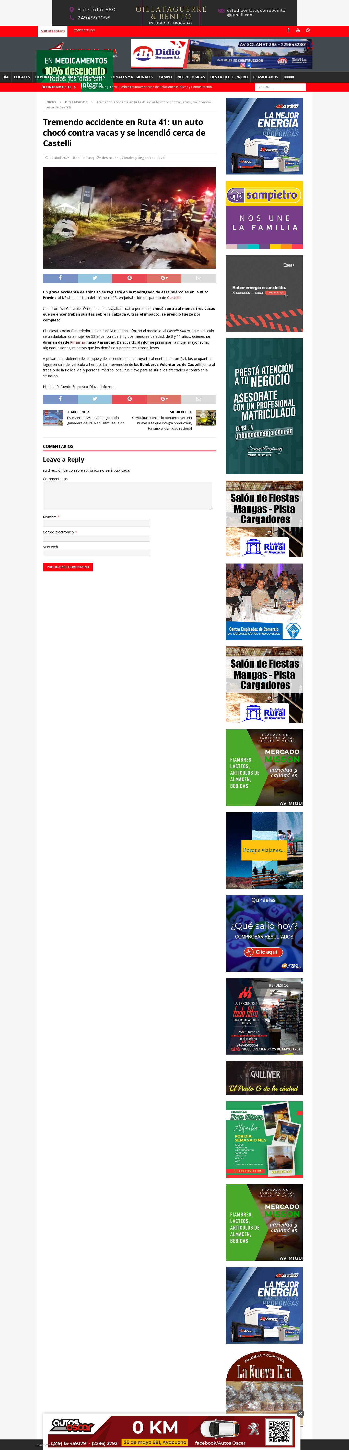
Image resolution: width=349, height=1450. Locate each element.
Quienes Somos (52, 31)
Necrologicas (191, 76)
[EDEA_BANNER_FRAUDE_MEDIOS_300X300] (264, 328)
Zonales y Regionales (131, 76)
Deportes (44, 76)
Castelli (173, 297)
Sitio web (50, 546)
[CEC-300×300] (264, 636)
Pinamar (77, 342)
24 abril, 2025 (59, 157)
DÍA (6, 76)
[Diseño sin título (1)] (264, 1174)
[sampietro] (264, 245)
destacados (111, 157)
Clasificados (265, 76)
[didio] (221, 66)
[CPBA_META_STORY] (264, 471)
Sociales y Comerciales (82, 76)
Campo (165, 76)
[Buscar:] (280, 86)
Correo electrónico (59, 532)
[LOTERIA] (264, 968)
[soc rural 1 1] (264, 554)
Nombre (50, 517)
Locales (22, 76)
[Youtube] (298, 30)
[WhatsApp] (308, 30)
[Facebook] (288, 30)
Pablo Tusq (85, 157)
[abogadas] (174, 22)
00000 (289, 76)
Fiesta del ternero (229, 76)
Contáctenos (84, 30)
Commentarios (55, 478)
